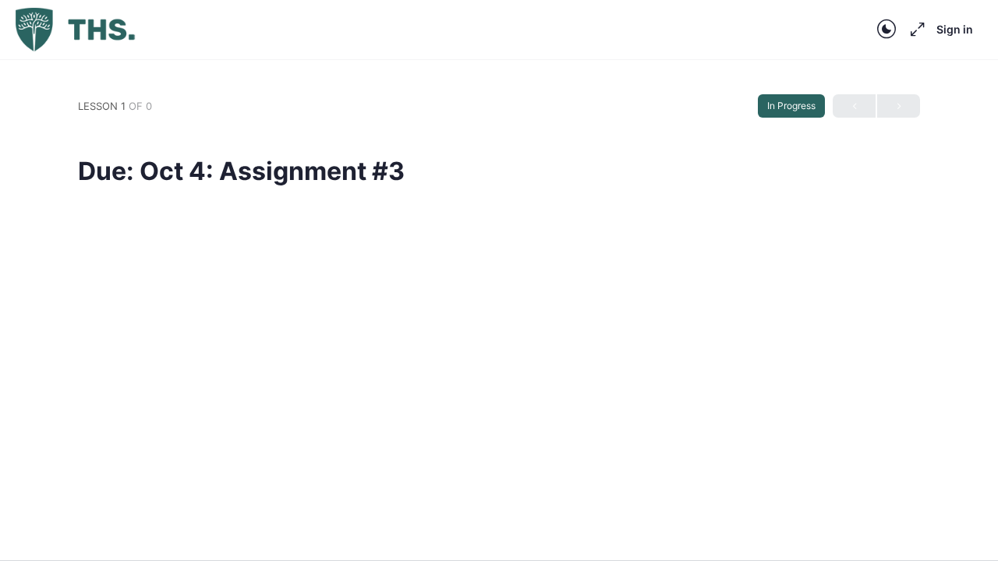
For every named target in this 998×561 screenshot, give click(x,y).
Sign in (954, 29)
